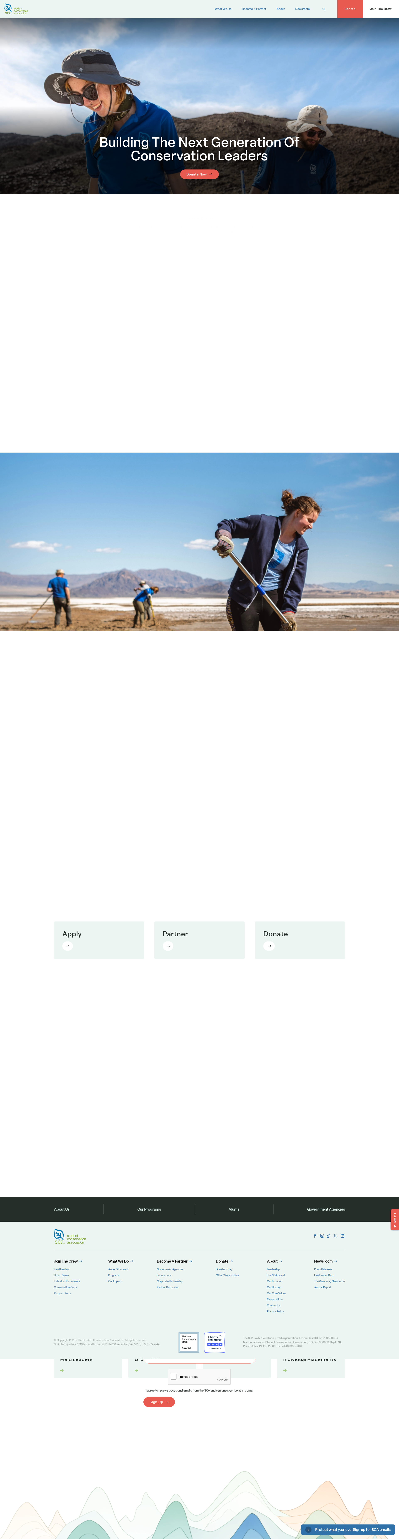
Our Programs (149, 1209)
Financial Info (275, 1299)
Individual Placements (67, 1281)
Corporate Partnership (170, 1281)
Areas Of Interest (118, 1269)
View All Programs (317, 991)
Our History (274, 1287)
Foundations (164, 1275)
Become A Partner (254, 9)
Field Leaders (61, 1269)
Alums (234, 1209)
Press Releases (323, 1269)
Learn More (67, 946)
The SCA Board (276, 1275)
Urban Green (61, 1275)
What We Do (223, 9)
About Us (62, 1209)
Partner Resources (168, 1287)
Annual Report (322, 1287)
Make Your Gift (269, 946)
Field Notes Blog (323, 1275)
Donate (350, 9)
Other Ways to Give (227, 1275)
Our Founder (274, 1281)
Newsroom (302, 9)
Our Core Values (276, 1293)
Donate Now (196, 174)
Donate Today (224, 1269)
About (281, 9)
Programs (113, 1275)
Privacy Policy (275, 1311)
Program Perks (62, 1293)
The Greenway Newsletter (329, 1281)
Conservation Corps (65, 1287)
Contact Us (274, 1305)
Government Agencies (326, 1209)
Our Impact (115, 1281)
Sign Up (156, 1402)
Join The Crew (381, 9)
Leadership (273, 1269)
